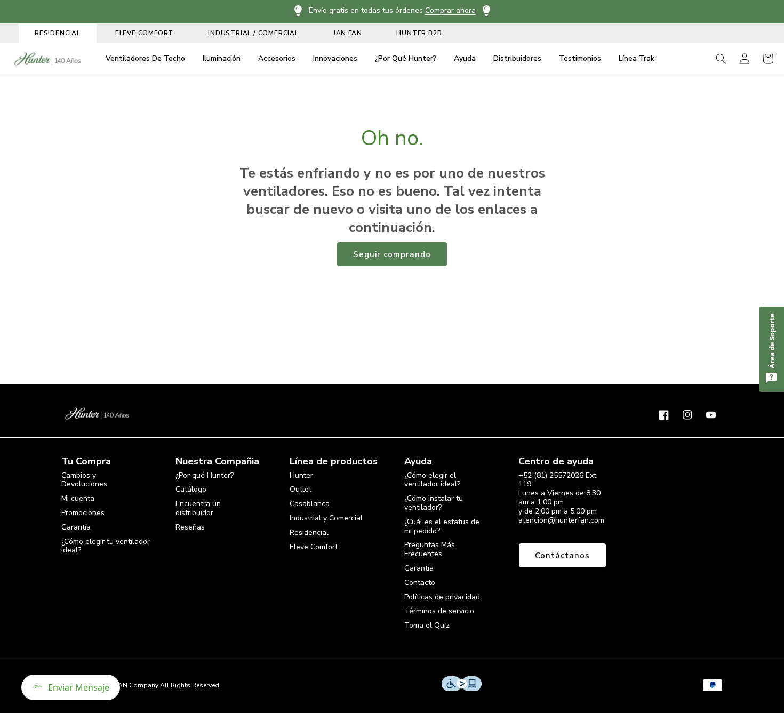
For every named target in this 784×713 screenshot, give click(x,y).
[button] (721, 58)
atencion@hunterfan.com (561, 520)
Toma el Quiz (427, 625)
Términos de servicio (439, 611)
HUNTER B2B (419, 33)
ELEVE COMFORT (144, 33)
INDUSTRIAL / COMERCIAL (253, 33)
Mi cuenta (77, 498)
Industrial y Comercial (326, 518)
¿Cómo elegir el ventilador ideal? (432, 480)
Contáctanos (562, 555)
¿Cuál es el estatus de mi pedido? (441, 526)
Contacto (419, 583)
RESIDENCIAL (58, 33)
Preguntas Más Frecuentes (429, 549)
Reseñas (190, 527)
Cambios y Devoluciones (84, 480)
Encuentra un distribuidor (198, 508)
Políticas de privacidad (442, 597)
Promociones (83, 513)
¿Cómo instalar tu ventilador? (433, 502)
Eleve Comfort (314, 547)
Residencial (309, 532)
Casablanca (310, 504)
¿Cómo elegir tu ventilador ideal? (105, 546)
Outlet (300, 489)
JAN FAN (347, 33)
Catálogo (190, 489)
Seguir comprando (392, 254)
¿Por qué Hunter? (204, 475)
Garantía (76, 527)
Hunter (301, 475)
